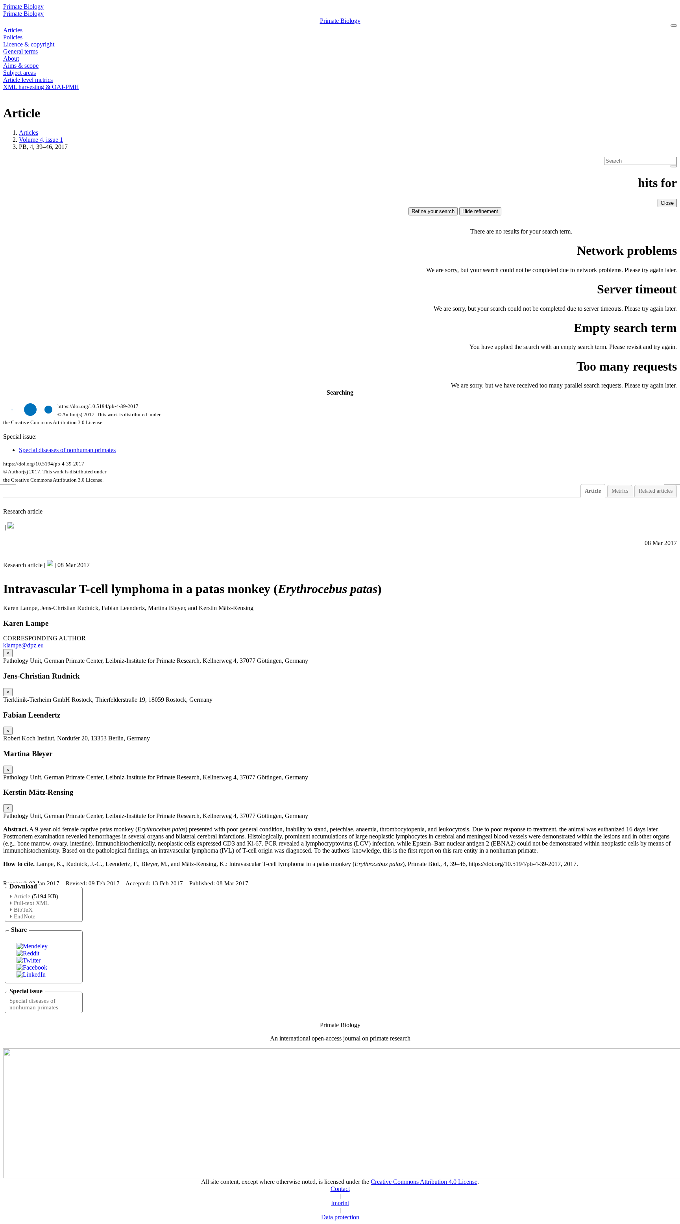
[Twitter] (29, 960)
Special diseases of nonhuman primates (67, 450)
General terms (20, 51)
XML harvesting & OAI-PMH (41, 86)
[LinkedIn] (31, 974)
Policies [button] (12, 37)
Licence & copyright (28, 44)
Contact (340, 1188)
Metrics (620, 491)
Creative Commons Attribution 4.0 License (424, 1181)
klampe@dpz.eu (23, 645)
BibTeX (23, 910)
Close (667, 203)
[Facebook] (32, 967)
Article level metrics (28, 79)
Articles (12, 30)
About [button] (11, 58)
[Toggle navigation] (674, 25)
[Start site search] (674, 166)
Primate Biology (23, 6)
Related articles (656, 491)
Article (593, 491)
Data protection (340, 1217)
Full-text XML (31, 903)
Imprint (340, 1203)
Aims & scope (21, 65)
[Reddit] (28, 953)
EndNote (24, 916)
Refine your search (433, 211)
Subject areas (19, 72)
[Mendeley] (32, 946)
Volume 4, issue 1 (41, 139)
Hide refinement (480, 211)
